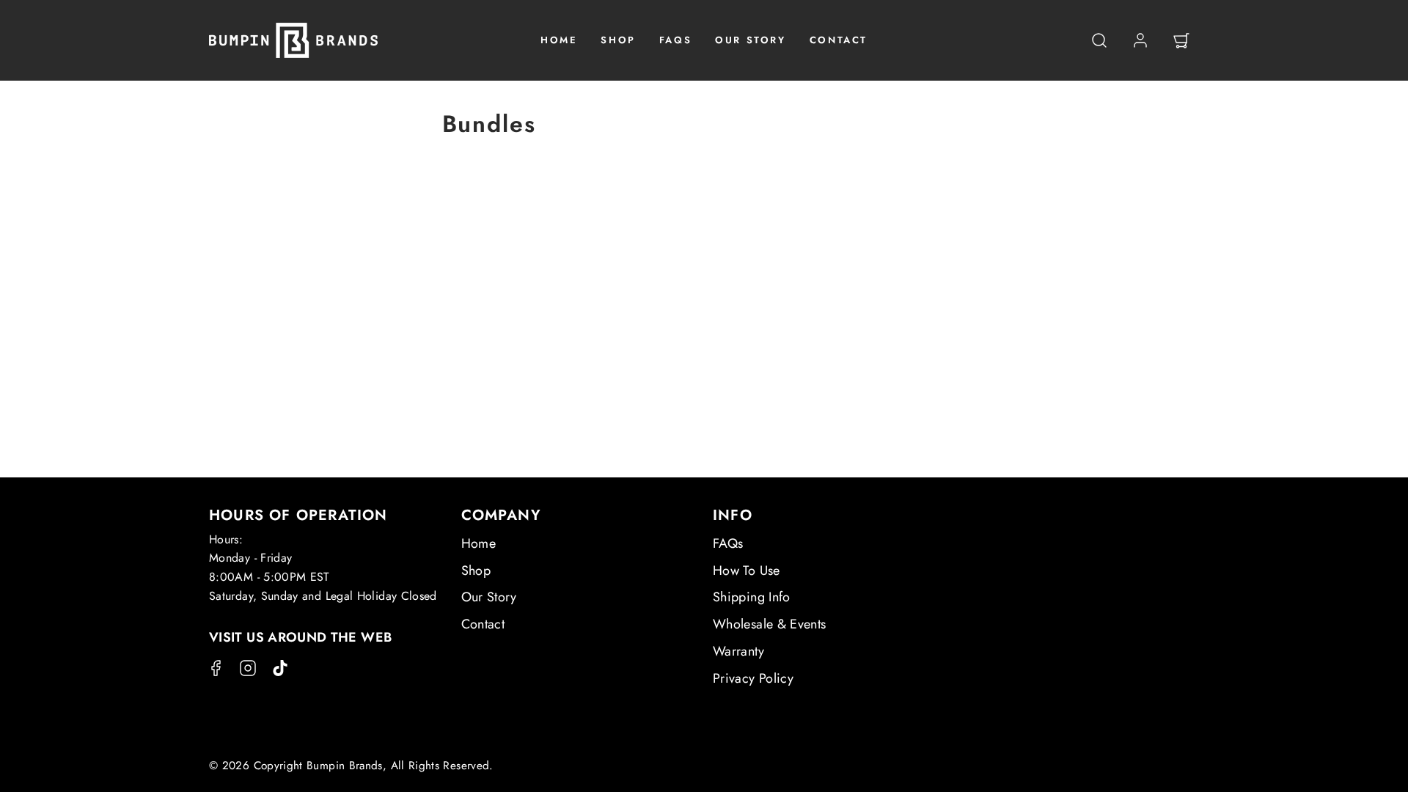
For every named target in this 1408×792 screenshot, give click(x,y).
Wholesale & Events (769, 624)
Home (478, 543)
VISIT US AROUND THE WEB (300, 637)
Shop (476, 570)
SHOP (618, 40)
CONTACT (839, 40)
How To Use (746, 570)
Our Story (489, 596)
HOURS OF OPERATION (298, 515)
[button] (1099, 40)
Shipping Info (752, 596)
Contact (483, 624)
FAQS (675, 40)
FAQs (728, 543)
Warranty (738, 651)
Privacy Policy (753, 678)
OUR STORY (750, 40)
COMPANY (501, 515)
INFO (732, 515)
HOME (558, 40)
